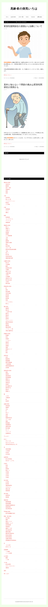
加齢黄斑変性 (9, 485)
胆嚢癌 (7, 234)
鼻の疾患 (6, 493)
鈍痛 (7, 192)
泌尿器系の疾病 (7, 370)
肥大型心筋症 (9, 280)
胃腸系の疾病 (7, 225)
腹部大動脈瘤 (9, 362)
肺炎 (7, 289)
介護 (5, 207)
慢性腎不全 (8, 387)
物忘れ (7, 317)
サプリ (7, 210)
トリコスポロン (9, 301)
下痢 (7, 251)
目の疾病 (6, 480)
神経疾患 (6, 500)
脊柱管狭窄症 (9, 530)
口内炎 (7, 475)
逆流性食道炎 (9, 256)
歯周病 (7, 468)
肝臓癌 (7, 335)
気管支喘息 (8, 293)
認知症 (7, 318)
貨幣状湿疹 (8, 426)
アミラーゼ (8, 220)
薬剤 (5, 570)
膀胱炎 (7, 374)
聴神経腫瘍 (8, 503)
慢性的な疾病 (7, 182)
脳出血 (7, 310)
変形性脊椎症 (9, 535)
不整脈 (7, 269)
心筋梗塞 (8, 264)
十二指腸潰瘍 (9, 235)
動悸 (7, 266)
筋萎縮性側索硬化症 (10, 505)
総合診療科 (8, 564)
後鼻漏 (7, 497)
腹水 (7, 350)
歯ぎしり (8, 470)
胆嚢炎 (7, 345)
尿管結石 (8, 380)
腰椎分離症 (8, 531)
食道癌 (7, 401)
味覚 (7, 465)
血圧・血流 (8, 187)
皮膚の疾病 (6, 404)
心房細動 (8, 276)
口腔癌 (7, 474)
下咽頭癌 (8, 397)
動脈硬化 (8, 359)
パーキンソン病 (9, 329)
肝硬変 (7, 338)
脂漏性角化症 (9, 417)
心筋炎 (7, 281)
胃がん (7, 227)
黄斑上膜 (8, 489)
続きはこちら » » (7, 75)
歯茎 (7, 467)
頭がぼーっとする (10, 460)
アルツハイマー (9, 320)
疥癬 (7, 414)
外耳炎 (7, 452)
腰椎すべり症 (9, 528)
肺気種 (7, 295)
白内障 (7, 482)
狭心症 (7, 262)
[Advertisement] (24, 167)
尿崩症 (7, 384)
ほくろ (7, 429)
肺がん (7, 303)
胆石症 (7, 344)
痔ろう (7, 412)
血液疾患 (6, 457)
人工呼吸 (8, 204)
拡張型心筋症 (9, 268)
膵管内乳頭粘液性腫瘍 (11, 249)
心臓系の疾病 (7, 261)
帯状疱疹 (8, 405)
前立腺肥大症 (9, 386)
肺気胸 (7, 298)
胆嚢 (7, 347)
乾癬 (7, 416)
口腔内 (5, 463)
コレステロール (9, 219)
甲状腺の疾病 (7, 511)
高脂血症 (8, 189)
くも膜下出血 (9, 311)
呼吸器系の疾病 (7, 286)
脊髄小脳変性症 (9, 330)
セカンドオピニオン (10, 566)
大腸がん (8, 230)
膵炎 (7, 244)
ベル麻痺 (8, 551)
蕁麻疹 (7, 407)
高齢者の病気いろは (24, 8)
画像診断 (8, 222)
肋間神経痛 (8, 501)
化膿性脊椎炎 (9, 538)
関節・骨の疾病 (7, 516)
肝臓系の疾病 (7, 333)
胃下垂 (7, 254)
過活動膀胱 (8, 377)
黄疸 (7, 352)
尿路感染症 (8, 375)
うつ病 (7, 559)
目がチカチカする (10, 442)
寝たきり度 (8, 199)
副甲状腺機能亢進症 (10, 513)
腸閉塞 (7, 240)
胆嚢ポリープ (9, 349)
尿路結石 (8, 382)
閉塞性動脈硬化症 (10, 365)
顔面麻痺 (6, 549)
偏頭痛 (7, 325)
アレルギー (6, 436)
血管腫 (7, 367)
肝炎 (7, 337)
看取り (7, 212)
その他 (5, 562)
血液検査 (8, 217)
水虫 (7, 409)
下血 (7, 237)
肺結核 (7, 296)
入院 (5, 195)
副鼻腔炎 (8, 495)
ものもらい (8, 487)
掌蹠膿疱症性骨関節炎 (11, 540)
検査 (5, 215)
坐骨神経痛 (8, 524)
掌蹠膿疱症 (8, 424)
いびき (7, 395)
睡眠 (7, 557)
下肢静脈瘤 (8, 364)
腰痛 (7, 519)
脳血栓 (7, 315)
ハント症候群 (9, 553)
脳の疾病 (6, 306)
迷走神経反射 (9, 508)
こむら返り (8, 545)
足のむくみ (8, 546)
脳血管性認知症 (9, 322)
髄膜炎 (7, 323)
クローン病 (8, 247)
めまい (5, 439)
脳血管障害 (8, 327)
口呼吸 (7, 472)
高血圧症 (8, 184)
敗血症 (7, 202)
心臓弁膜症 (8, 273)
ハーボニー (8, 340)
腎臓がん (8, 391)
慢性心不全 (8, 271)
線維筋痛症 (8, 507)
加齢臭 (7, 567)
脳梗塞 (7, 308)
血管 (7, 357)
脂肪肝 (7, 342)
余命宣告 (8, 197)
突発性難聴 (8, 449)
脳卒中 (7, 313)
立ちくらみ (8, 441)
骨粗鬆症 (8, 526)
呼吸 (7, 300)
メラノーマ (8, 431)
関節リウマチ (9, 521)
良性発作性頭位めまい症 (11, 444)
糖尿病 (7, 186)
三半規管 (8, 450)
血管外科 (6, 355)
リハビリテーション (10, 201)
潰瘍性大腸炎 (9, 242)
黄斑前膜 (8, 490)
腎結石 (7, 389)
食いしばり (6, 573)
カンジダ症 (8, 419)
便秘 (7, 239)
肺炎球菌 (8, 291)
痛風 (7, 372)
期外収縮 (8, 283)
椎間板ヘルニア (9, 523)
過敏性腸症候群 (9, 258)
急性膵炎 (8, 246)
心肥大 (7, 274)
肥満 (7, 191)
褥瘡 (7, 421)
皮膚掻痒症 (8, 433)
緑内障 (7, 483)
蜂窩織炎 (8, 423)
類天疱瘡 (8, 428)
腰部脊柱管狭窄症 (10, 533)
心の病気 (6, 556)
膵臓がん (8, 228)
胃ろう (7, 253)
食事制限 (8, 209)
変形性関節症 (12, 146)
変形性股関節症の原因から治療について (23, 26)
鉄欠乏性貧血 (9, 459)
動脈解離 (8, 360)
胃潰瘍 (7, 232)
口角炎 (7, 477)
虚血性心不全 (9, 278)
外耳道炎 (8, 454)
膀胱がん (8, 379)
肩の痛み (8, 518)
